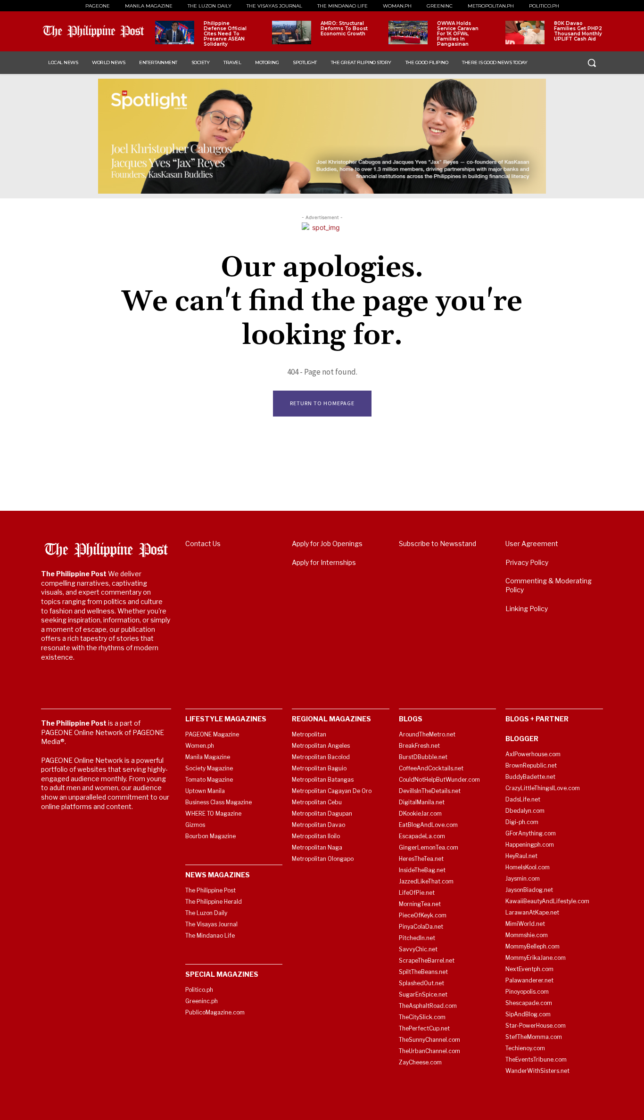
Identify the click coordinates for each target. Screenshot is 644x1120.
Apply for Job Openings (327, 544)
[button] (591, 62)
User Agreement (531, 544)
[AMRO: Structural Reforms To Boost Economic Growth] (291, 32)
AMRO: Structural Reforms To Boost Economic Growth (344, 28)
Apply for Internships (324, 562)
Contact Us (203, 544)
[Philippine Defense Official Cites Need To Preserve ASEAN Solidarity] (174, 32)
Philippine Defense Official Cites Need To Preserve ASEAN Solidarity (225, 33)
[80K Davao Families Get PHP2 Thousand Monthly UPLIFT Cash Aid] (525, 32)
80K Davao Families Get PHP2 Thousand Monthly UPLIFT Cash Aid (578, 31)
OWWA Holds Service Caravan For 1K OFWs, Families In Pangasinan (458, 33)
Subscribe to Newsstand (437, 544)
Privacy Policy (526, 562)
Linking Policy (526, 609)
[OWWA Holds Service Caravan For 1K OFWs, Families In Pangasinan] (408, 32)
